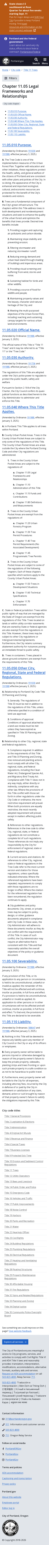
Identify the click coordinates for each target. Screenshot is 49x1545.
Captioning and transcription (17, 1478)
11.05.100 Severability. (19, 131)
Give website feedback (20, 1331)
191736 (31, 363)
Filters (12, 78)
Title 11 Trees (30, 69)
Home (5, 69)
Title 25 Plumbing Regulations (19, 1249)
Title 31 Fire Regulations (16, 1289)
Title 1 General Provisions (17, 1116)
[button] (36, 61)
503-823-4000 (9, 1377)
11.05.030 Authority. (18, 117)
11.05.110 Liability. (17, 134)
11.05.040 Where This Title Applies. (25, 121)
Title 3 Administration (15, 1127)
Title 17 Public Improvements (19, 1204)
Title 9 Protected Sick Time (17, 1155)
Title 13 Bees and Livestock (18, 1181)
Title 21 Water (11, 1226)
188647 (31, 1027)
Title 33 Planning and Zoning (19, 1301)
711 (33, 1377)
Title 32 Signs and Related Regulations (23, 1295)
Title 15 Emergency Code (17, 1192)
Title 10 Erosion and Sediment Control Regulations (23, 1163)
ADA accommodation (12, 1472)
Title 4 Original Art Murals (17, 1133)
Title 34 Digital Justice (15, 1306)
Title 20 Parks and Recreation (19, 1221)
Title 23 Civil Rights (14, 1237)
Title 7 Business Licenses (17, 1149)
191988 (30, 335)
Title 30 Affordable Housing (18, 1284)
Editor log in (8, 1508)
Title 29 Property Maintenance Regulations (20, 1277)
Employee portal (10, 1502)
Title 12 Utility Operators (17, 1175)
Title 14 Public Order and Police (20, 1187)
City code (15, 69)
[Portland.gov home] (13, 61)
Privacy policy (9, 1483)
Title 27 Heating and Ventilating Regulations (20, 1262)
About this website (11, 1497)
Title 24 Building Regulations (19, 1243)
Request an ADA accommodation (18, 1373)
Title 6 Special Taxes (14, 1144)
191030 (31, 150)
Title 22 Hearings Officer (16, 1232)
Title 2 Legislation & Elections (19, 1121)
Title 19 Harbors (12, 1215)
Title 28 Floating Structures (18, 1269)
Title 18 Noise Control (15, 1209)
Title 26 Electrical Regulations (19, 1254)
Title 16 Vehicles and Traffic (18, 1198)
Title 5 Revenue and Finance (18, 1138)
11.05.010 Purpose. (17, 111)
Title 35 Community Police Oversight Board (22, 1314)
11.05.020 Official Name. (20, 114)
